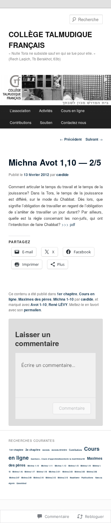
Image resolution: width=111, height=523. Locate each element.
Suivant (94, 139)
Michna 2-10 (38, 477)
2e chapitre (32, 449)
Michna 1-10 (63, 299)
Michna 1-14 (86, 465)
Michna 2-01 (54, 471)
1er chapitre (67, 293)
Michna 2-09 (26, 477)
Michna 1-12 (60, 465)
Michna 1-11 (47, 465)
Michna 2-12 (51, 477)
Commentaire (72, 408)
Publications (87, 477)
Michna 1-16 (17, 471)
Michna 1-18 (42, 471)
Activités (45, 110)
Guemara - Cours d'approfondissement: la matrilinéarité (58, 459)
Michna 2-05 (80, 471)
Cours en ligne (73, 110)
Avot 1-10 (38, 304)
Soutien (46, 122)
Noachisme (74, 477)
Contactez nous (73, 122)
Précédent (71, 139)
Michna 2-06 (92, 471)
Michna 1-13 (73, 465)
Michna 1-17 (30, 471)
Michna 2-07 (14, 477)
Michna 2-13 (63, 477)
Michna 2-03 (67, 471)
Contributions (20, 122)
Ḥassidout (21, 483)
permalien (32, 309)
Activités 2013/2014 (59, 450)
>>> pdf (68, 224)
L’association (20, 110)
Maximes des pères (35, 299)
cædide (62, 174)
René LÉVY (58, 304)
